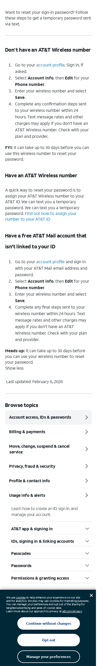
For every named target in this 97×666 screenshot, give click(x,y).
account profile (50, 64)
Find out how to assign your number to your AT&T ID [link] (41, 216)
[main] (48, 204)
